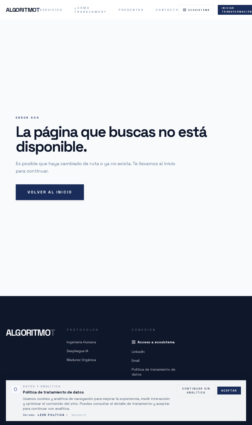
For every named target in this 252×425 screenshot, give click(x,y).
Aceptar (229, 390)
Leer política (51, 415)
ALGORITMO (23, 10)
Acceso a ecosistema (156, 342)
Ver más (29, 415)
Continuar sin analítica (196, 390)
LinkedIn (138, 351)
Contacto (167, 10)
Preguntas (131, 10)
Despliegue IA (77, 351)
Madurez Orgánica (81, 360)
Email (136, 360)
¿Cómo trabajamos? (90, 10)
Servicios (51, 10)
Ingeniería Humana (81, 342)
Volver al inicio (50, 192)
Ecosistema (199, 10)
